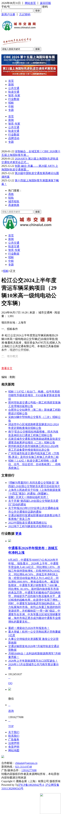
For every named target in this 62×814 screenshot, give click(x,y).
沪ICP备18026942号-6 (31, 784)
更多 (18, 533)
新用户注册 (8, 14)
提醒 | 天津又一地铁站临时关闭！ (28, 497)
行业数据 (13, 99)
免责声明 (13, 746)
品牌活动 (13, 138)
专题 (11, 110)
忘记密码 (24, 14)
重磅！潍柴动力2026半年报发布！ (29, 628)
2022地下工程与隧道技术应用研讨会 (30, 526)
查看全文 (6, 368)
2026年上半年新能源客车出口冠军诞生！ (33, 660)
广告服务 (13, 739)
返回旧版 (45, 3)
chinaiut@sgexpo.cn (26, 763)
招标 (11, 102)
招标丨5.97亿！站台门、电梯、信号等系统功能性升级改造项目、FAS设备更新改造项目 (34, 395)
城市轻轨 (13, 201)
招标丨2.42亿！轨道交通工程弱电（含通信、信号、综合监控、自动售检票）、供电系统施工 (34, 464)
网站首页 (30, 3)
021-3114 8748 (23, 766)
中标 (11, 106)
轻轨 (11, 197)
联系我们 (13, 735)
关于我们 (13, 732)
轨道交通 (13, 91)
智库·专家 (14, 95)
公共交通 (13, 88)
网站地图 (13, 750)
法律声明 (13, 743)
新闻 (11, 84)
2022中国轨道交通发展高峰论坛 (27, 522)
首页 (11, 80)
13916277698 (29, 770)
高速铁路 (13, 205)
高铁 (11, 194)
